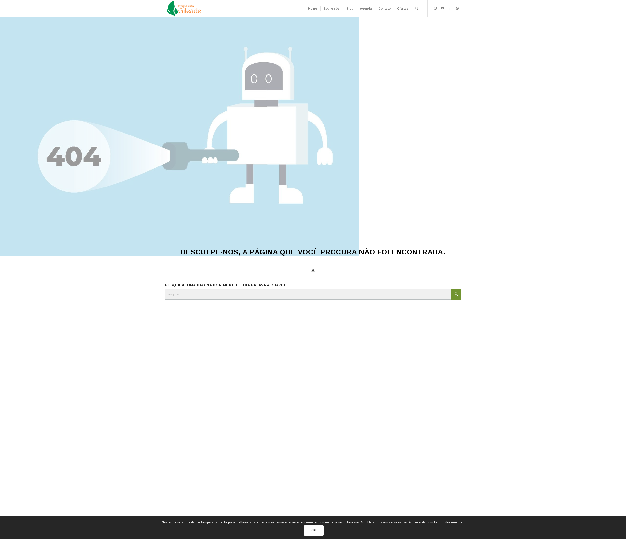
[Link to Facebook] (450, 8)
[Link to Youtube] (442, 8)
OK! (313, 530)
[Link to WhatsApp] (457, 8)
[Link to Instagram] (435, 8)
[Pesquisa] (416, 8)
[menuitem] (312, 8)
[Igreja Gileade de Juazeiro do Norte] (183, 8)
